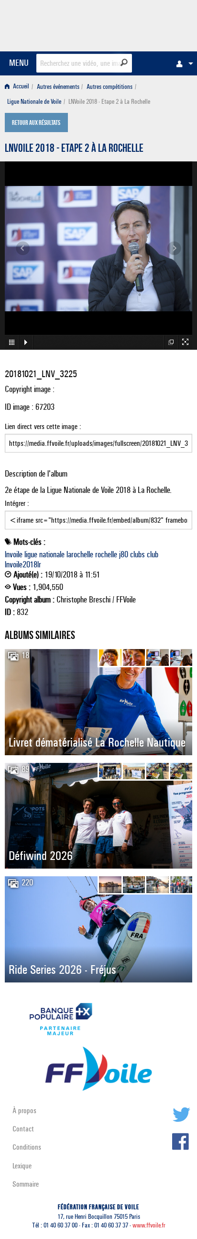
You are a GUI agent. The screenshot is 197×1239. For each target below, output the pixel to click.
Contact (23, 1128)
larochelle (79, 554)
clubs (137, 554)
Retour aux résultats (36, 123)
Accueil (20, 87)
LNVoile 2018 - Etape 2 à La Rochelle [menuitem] (109, 102)
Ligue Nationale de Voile (34, 102)
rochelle (106, 554)
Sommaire (25, 1184)
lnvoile (13, 554)
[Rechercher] (124, 62)
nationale (52, 554)
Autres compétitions (109, 87)
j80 (123, 554)
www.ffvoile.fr (148, 1225)
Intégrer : (17, 503)
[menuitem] (182, 63)
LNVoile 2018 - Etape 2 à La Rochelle (74, 149)
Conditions (26, 1147)
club (152, 554)
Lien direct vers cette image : (43, 426)
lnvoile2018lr (23, 564)
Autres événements (58, 87)
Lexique (22, 1165)
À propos (24, 1110)
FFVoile (147, 24)
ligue (30, 554)
